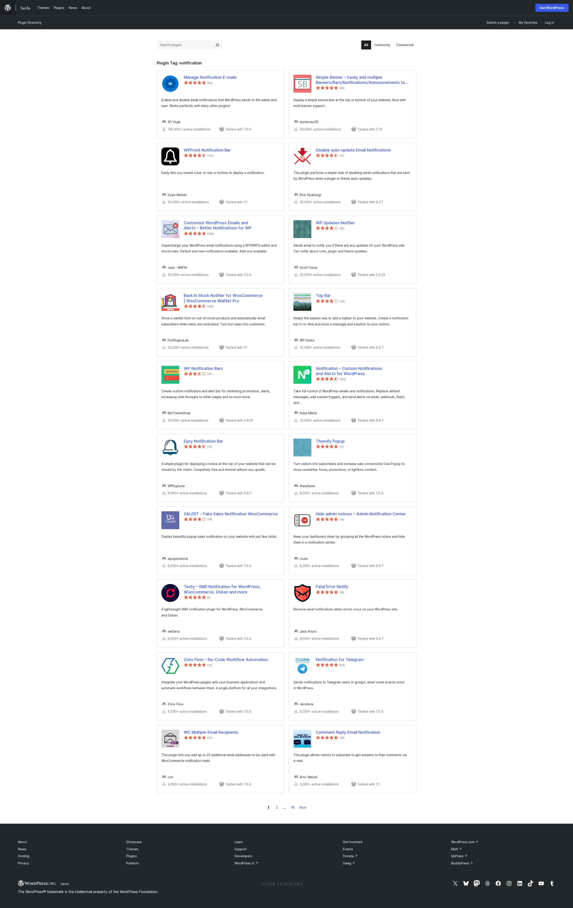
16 (293, 807)
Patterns (132, 863)
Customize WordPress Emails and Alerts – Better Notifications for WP (218, 225)
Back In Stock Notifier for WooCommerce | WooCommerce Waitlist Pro (223, 298)
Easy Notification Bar (203, 441)
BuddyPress (462, 863)
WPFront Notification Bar (207, 150)
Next (302, 807)
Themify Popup (330, 441)
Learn (239, 842)
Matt (456, 849)
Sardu (65, 884)
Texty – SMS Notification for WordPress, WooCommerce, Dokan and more (222, 589)
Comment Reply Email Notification (348, 732)
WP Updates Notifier (335, 222)
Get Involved (352, 842)
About (22, 842)
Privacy (23, 863)
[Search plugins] (217, 44)
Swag (349, 863)
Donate (350, 856)
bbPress (459, 856)
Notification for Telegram (340, 659)
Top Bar (323, 295)
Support (241, 849)
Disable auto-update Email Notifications (353, 150)
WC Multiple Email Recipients (211, 732)
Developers (243, 856)
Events (348, 849)
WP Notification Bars (203, 368)
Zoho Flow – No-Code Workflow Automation (226, 659)
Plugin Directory (30, 22)
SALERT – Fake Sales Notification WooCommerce (231, 514)
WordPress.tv (246, 863)
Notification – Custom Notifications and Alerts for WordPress (349, 371)
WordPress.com (464, 842)
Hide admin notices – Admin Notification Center (361, 514)
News (22, 849)
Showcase (134, 842)
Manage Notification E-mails (210, 77)
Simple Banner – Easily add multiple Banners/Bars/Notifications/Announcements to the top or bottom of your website (360, 80)
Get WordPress (552, 8)
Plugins (131, 856)
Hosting (23, 856)
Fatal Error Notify (332, 586)
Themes (132, 849)
